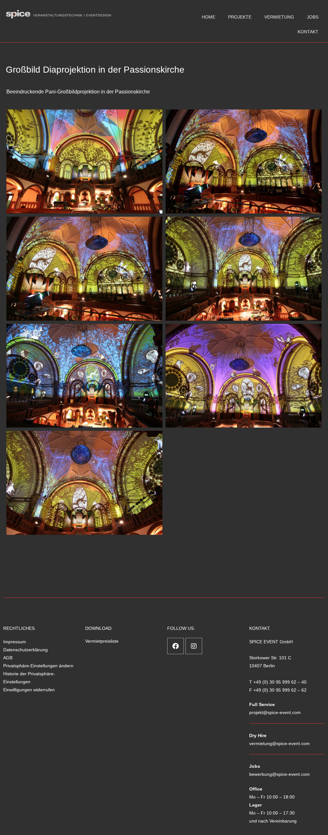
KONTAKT (308, 31)
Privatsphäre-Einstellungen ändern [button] (38, 665)
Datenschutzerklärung (25, 649)
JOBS (312, 17)
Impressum (14, 641)
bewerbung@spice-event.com (279, 774)
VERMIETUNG (279, 17)
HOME (208, 17)
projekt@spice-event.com (275, 712)
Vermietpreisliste (102, 641)
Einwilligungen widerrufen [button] (29, 689)
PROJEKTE (239, 17)
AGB (7, 657)
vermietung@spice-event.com (279, 743)
